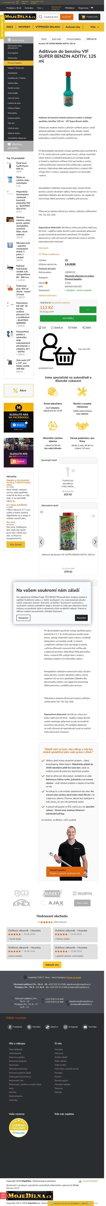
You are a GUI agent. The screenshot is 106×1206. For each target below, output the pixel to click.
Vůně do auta (13, 128)
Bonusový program (56, 8)
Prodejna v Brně (13, 8)
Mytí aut (11, 123)
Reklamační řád (16, 1080)
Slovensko (14, 1065)
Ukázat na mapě (73, 977)
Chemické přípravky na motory (79, 276)
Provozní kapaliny (15, 63)
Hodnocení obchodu (52, 916)
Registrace (83, 8)
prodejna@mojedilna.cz (78, 987)
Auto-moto (18, 40)
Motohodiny (12, 58)
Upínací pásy (13, 83)
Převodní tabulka (62, 1084)
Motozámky (12, 113)
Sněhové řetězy (14, 108)
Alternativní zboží (49, 505)
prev (41, 542)
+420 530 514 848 (58, 987)
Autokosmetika (14, 118)
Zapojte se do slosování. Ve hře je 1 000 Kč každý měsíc (18, 482)
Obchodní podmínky (18, 1068)
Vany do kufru (13, 98)
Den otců (10, 522)
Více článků (16, 544)
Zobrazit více (52, 964)
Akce (11, 1088)
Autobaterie (12, 73)
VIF (66, 260)
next (95, 542)
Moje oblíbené (15, 1049)
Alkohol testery (14, 133)
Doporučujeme (16, 1096)
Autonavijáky (13, 93)
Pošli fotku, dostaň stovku (67, 1068)
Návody (58, 1092)
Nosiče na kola (13, 88)
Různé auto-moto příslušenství (15, 47)
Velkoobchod (15, 1053)
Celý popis (43, 248)
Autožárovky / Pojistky (17, 78)
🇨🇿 (91, 8)
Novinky (12, 1092)
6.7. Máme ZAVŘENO (16, 505)
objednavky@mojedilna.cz (78, 984)
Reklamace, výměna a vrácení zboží (25, 1084)
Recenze (59, 1088)
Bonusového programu (60, 302)
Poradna (58, 1072)
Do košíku (68, 318)
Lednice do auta (14, 103)
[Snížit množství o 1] (88, 310)
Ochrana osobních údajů (20, 1072)
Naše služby (60, 1065)
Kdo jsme (59, 1053)
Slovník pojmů (61, 1080)
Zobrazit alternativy (48, 295)
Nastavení (23, 617)
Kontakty (29, 8)
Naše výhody (61, 1061)
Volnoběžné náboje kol (17, 138)
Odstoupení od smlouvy (20, 1076)
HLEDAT (66, 16)
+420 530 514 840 (57, 984)
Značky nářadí (61, 1057)
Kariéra (58, 1076)
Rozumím (81, 617)
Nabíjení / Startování (16, 68)
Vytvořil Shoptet (90, 1181)
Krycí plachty (13, 53)
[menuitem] (10, 27)
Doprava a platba (17, 1057)
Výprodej (13, 1100)
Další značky (82, 903)
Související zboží (49, 460)
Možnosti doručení (47, 268)
